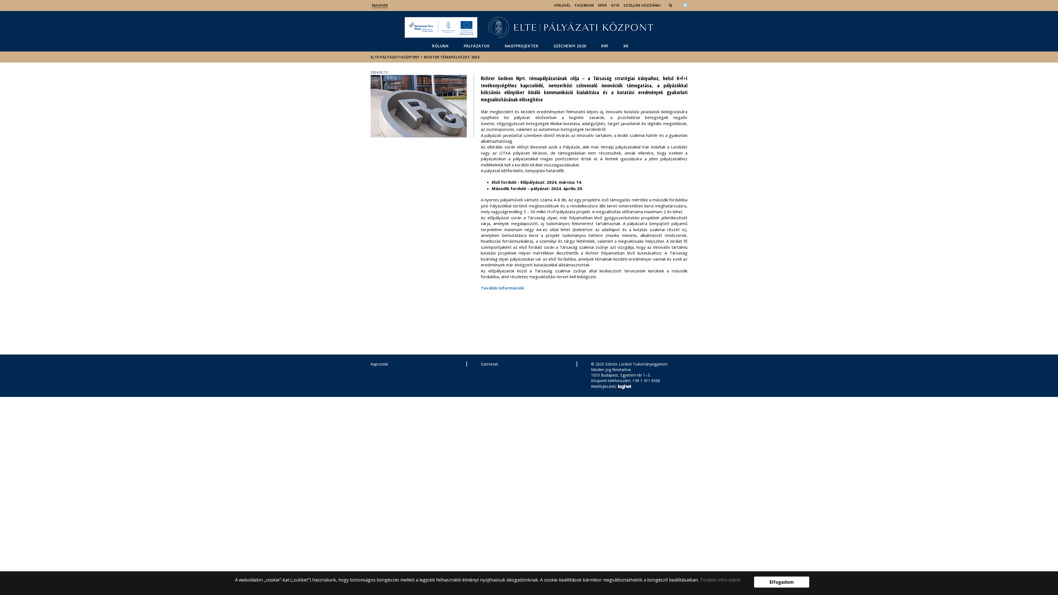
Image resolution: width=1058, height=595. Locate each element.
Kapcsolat (379, 364)
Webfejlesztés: (604, 386)
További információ (720, 580)
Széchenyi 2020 (570, 45)
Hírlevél (562, 5)
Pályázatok (477, 45)
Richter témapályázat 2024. (452, 57)
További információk (502, 288)
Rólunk (440, 45)
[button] (671, 5)
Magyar (380, 5)
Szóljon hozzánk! (642, 5)
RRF (605, 45)
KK (626, 45)
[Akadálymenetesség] (685, 4)
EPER (602, 5)
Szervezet (489, 364)
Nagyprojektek (522, 45)
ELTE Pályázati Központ (395, 57)
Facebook (584, 5)
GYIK (615, 5)
